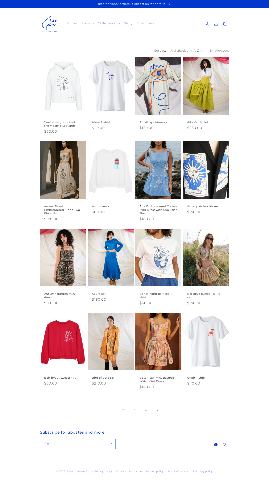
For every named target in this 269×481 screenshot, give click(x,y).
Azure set (98, 293)
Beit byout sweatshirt (60, 377)
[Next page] (157, 410)
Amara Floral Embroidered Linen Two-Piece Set (62, 209)
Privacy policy (103, 471)
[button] (87, 23)
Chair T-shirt (196, 377)
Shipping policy (203, 471)
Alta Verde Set (197, 122)
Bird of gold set (103, 377)
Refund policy (155, 471)
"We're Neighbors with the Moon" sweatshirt (61, 123)
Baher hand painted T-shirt (156, 295)
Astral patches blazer (202, 206)
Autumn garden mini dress (60, 295)
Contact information (129, 471)
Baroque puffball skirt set (203, 295)
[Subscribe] (110, 444)
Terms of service (178, 471)
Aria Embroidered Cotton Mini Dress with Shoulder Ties (158, 209)
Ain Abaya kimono (153, 122)
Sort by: (160, 50)
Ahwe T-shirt (101, 122)
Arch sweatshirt (103, 206)
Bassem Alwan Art (78, 471)
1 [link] (112, 410)
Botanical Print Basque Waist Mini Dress (157, 379)
